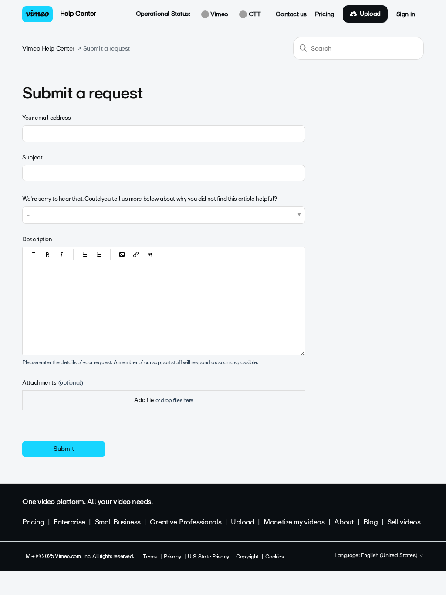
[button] (34, 254)
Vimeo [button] (218, 14)
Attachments (52, 382)
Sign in (405, 14)
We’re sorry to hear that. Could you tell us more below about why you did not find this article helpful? (149, 198)
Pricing (324, 14)
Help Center (78, 13)
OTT (253, 14)
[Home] (37, 14)
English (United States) (390, 556)
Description (37, 239)
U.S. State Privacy (208, 556)
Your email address (46, 117)
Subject (32, 157)
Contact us (291, 14)
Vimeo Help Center (48, 49)
